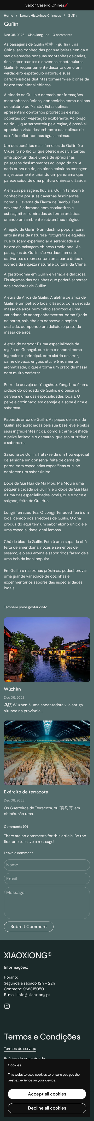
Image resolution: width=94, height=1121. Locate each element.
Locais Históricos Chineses (40, 15)
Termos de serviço (20, 1048)
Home (8, 15)
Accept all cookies (47, 1094)
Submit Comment (28, 926)
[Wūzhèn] (47, 649)
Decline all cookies (47, 1108)
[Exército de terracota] (47, 753)
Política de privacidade (24, 1058)
